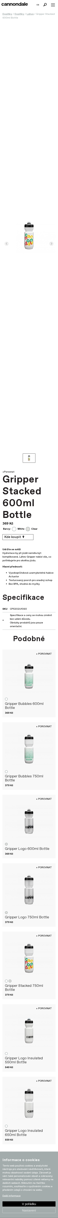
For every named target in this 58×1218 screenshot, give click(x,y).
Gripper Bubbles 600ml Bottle (24, 706)
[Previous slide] (6, 244)
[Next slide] (51, 244)
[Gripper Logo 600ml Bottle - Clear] (29, 821)
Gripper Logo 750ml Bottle (27, 917)
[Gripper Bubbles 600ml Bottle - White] (29, 676)
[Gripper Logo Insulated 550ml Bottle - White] (29, 1030)
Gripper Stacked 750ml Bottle (24, 988)
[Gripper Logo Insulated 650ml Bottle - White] (29, 1103)
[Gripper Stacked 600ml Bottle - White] (29, 235)
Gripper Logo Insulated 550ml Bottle (24, 1060)
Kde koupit (13, 537)
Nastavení (29, 1210)
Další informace (11, 1195)
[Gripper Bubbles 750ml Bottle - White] (29, 748)
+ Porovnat (44, 654)
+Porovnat (8, 472)
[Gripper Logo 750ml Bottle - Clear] (29, 889)
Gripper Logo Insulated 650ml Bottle (24, 1133)
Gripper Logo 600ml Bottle (27, 849)
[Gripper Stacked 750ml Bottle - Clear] (29, 958)
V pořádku (29, 1204)
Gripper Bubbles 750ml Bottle (24, 778)
